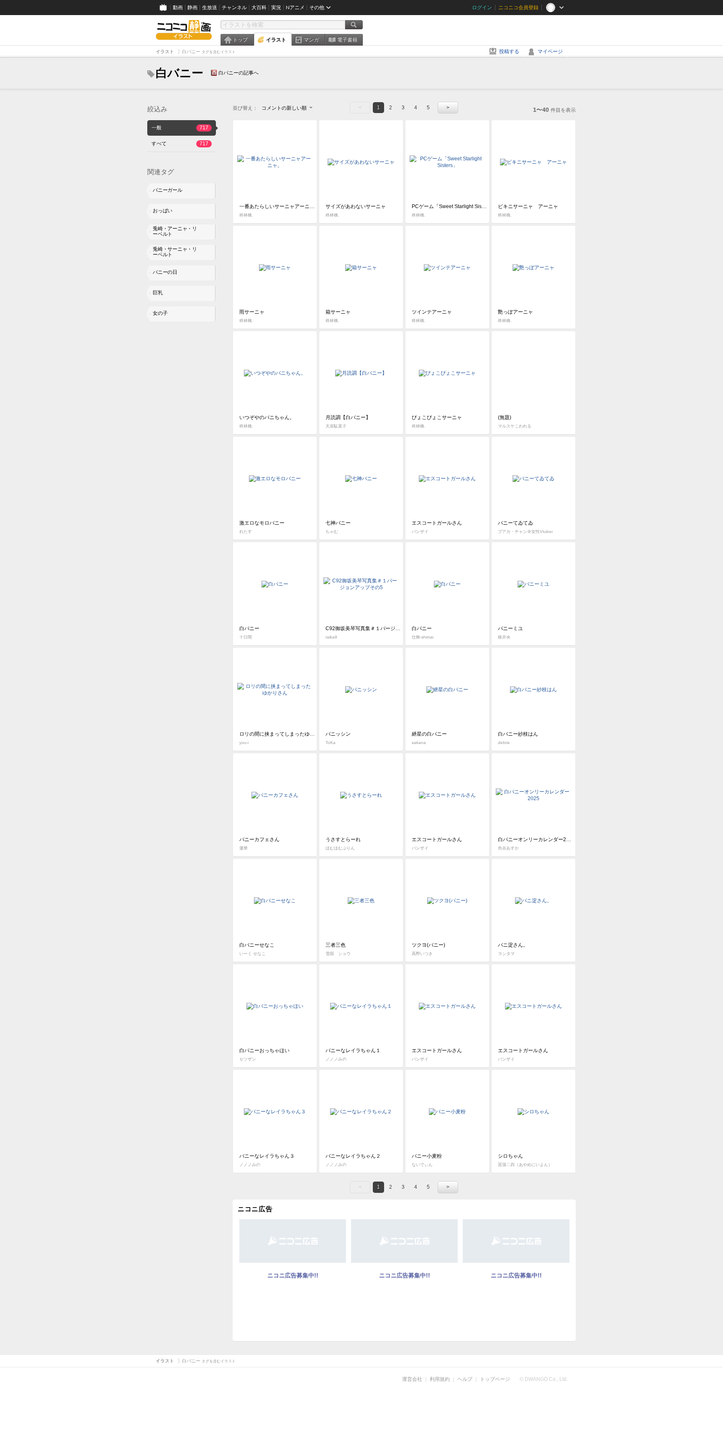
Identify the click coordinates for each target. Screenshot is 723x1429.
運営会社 (412, 1379)
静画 (192, 7)
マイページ (550, 51)
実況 (276, 7)
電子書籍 (347, 40)
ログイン (482, 7)
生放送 (209, 7)
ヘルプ (464, 1379)
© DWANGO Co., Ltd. (544, 1379)
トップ (240, 40)
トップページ (495, 1379)
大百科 (259, 7)
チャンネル (234, 7)
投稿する (509, 51)
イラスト (276, 40)
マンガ (311, 40)
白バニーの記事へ (238, 73)
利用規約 (440, 1379)
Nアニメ (295, 7)
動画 (178, 7)
